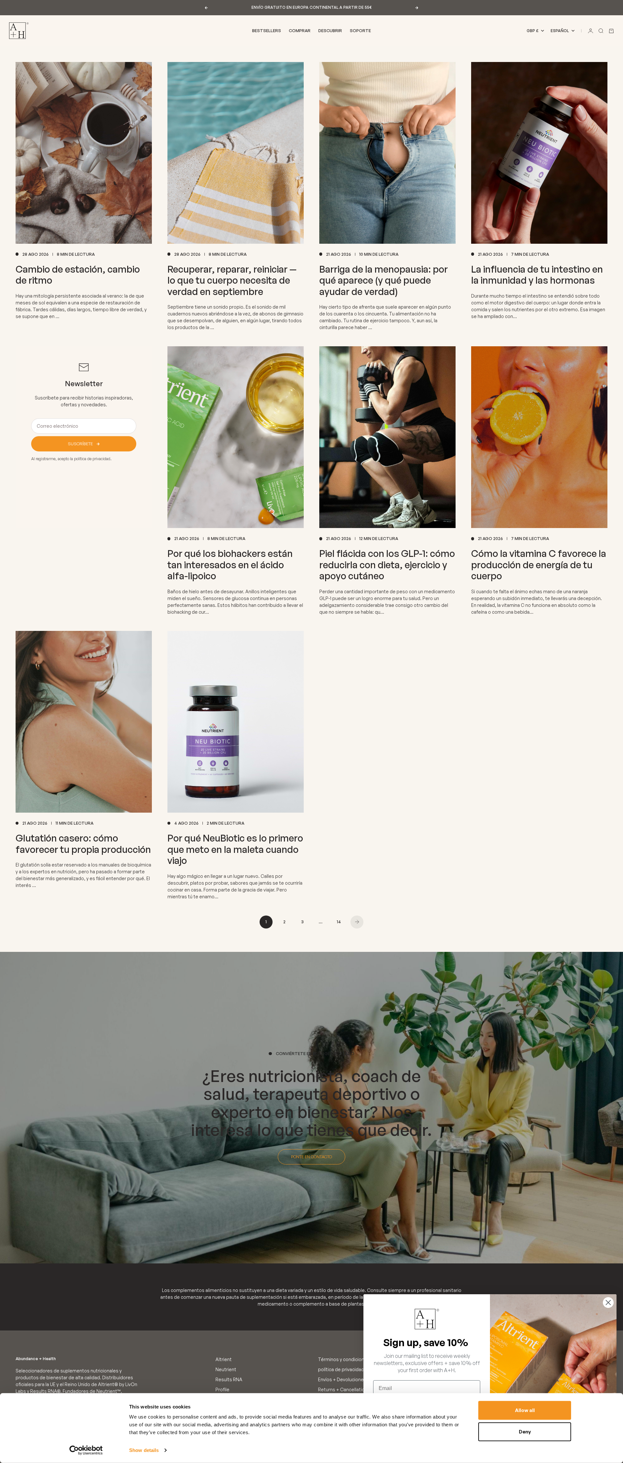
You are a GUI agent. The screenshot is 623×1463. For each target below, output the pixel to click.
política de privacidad (341, 1369)
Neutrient (225, 1369)
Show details (144, 1450)
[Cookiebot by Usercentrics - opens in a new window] (86, 1450)
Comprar (300, 30)
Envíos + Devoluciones (342, 1379)
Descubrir (330, 30)
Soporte (360, 30)
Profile (222, 1389)
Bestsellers (266, 30)
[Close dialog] (608, 1302)
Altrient (223, 1359)
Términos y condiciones (344, 1359)
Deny (525, 1431)
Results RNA (228, 1379)
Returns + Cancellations (344, 1389)
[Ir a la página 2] (356, 922)
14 (339, 921)
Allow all (525, 1410)
